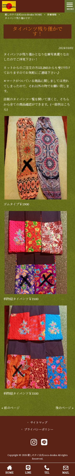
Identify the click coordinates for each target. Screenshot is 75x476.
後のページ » (64, 408)
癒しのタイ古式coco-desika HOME (23, 14)
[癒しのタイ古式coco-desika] (9, 6)
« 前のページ (10, 408)
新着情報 (51, 14)
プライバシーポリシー (38, 429)
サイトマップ (38, 422)
